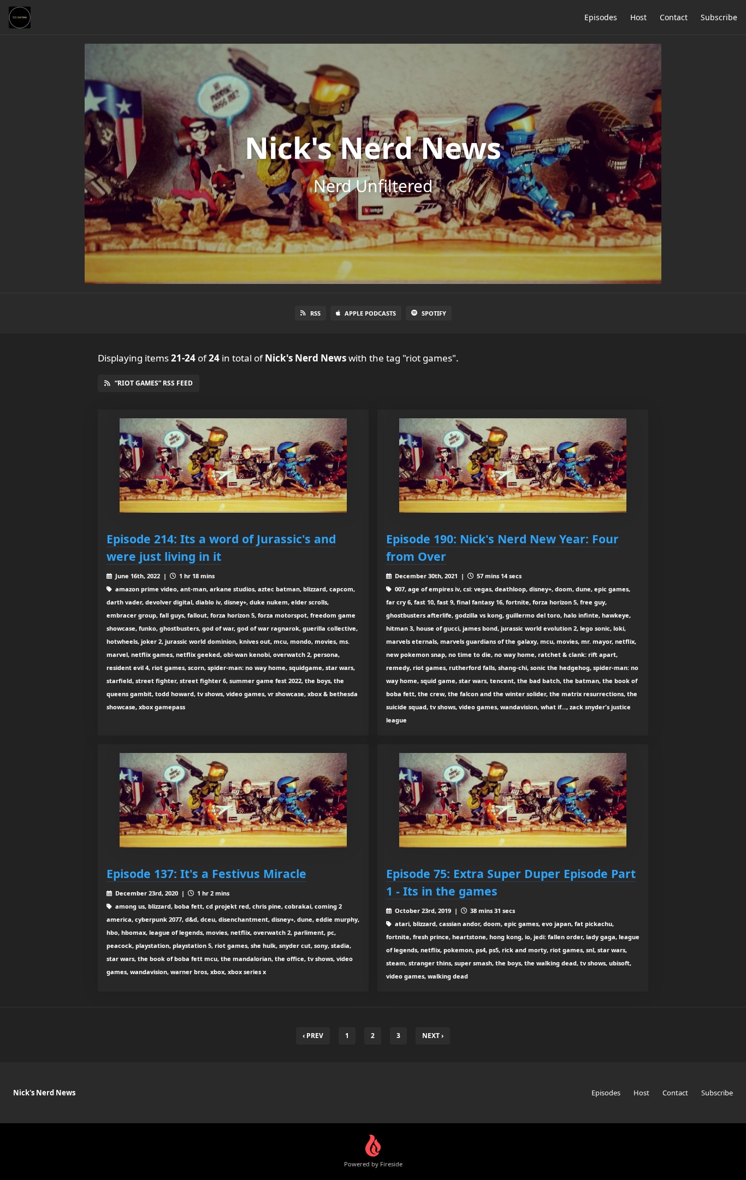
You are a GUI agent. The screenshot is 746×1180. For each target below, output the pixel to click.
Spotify (434, 313)
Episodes (600, 17)
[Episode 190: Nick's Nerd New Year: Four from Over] (512, 465)
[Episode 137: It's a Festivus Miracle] (233, 800)
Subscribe (719, 17)
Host (638, 17)
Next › (432, 1035)
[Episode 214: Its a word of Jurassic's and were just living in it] (233, 465)
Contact (674, 17)
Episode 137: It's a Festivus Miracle (206, 873)
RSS (315, 313)
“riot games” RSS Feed (154, 383)
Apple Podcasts (370, 313)
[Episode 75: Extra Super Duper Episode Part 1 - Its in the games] (512, 800)
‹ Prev (313, 1035)
